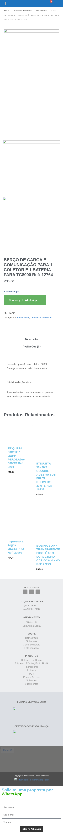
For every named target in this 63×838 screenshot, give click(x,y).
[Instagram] (31, 592)
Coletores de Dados (22, 10)
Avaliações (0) (32, 346)
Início (6, 10)
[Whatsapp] (38, 592)
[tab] (31, 339)
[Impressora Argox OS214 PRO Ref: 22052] (16, 521)
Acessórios (41, 10)
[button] (39, 3)
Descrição (31, 339)
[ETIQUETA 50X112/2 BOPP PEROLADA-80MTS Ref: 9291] (16, 433)
